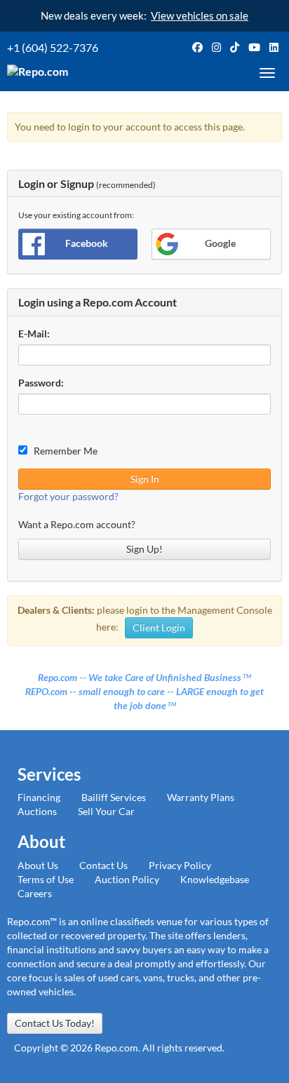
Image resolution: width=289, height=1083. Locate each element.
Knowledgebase (214, 879)
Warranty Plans (200, 797)
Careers (35, 893)
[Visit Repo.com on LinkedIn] (274, 47)
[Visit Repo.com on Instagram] (216, 47)
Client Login (159, 627)
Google (220, 243)
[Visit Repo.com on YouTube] (254, 47)
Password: (41, 383)
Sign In (144, 479)
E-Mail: (34, 333)
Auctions (37, 811)
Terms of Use (46, 879)
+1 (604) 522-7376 (52, 47)
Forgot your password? (68, 496)
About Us (38, 865)
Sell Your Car (106, 811)
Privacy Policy (180, 865)
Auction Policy (127, 879)
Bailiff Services (113, 797)
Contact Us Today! (55, 1023)
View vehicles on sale (199, 15)
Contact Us (103, 865)
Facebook (86, 243)
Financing (39, 797)
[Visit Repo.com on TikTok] (235, 47)
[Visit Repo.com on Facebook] (197, 47)
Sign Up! (144, 549)
